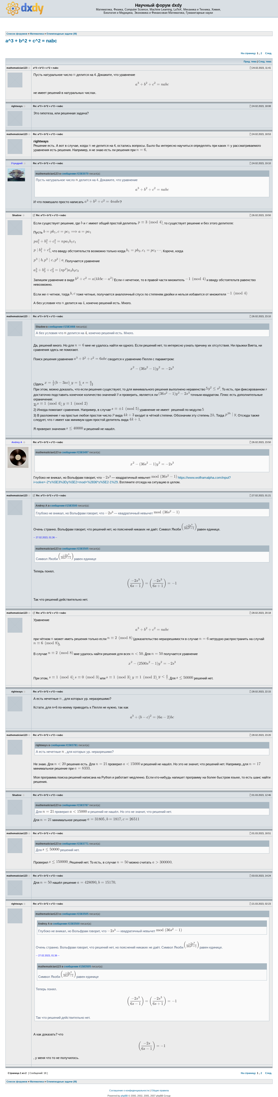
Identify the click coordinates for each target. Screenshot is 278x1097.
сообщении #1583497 (75, 452)
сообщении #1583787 (75, 805)
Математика (37, 1081)
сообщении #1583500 (63, 505)
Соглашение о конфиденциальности (129, 1090)
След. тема (264, 61)
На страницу (248, 53)
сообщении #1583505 (75, 548)
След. (268, 53)
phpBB (124, 1095)
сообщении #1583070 (75, 173)
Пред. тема (250, 61)
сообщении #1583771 (75, 843)
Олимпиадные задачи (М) (61, 1081)
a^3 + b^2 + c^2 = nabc (31, 40)
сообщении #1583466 (61, 326)
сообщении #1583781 (64, 745)
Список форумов (17, 1081)
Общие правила (160, 1090)
